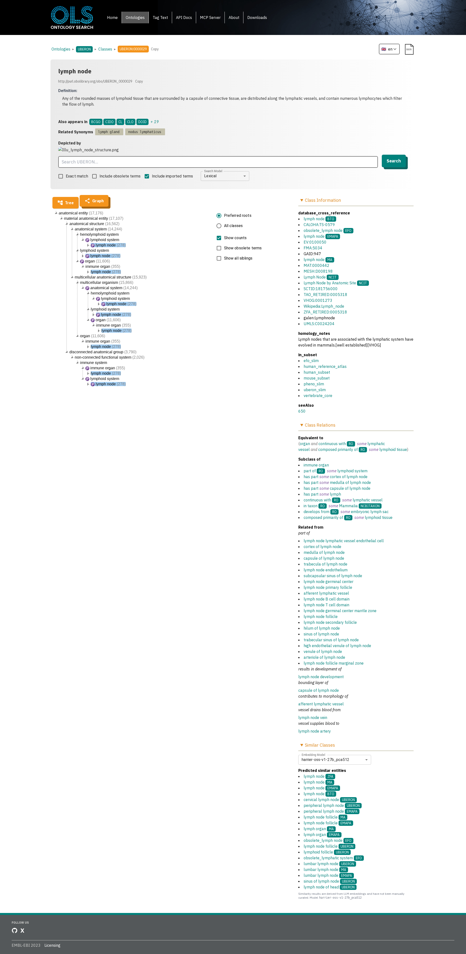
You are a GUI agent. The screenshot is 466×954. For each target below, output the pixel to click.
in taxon (310, 505)
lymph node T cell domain (326, 604)
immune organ (316, 465)
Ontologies (60, 49)
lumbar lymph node (329, 863)
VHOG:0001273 (318, 300)
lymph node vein (312, 717)
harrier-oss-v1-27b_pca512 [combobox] (325, 759)
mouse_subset (317, 378)
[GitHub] (14, 930)
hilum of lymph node (322, 628)
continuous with (332, 443)
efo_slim (311, 360)
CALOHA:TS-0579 (319, 224)
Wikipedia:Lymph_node (324, 306)
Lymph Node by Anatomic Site (330, 282)
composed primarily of (338, 449)
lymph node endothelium (326, 569)
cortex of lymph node (348, 476)
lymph (335, 494)
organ (305, 443)
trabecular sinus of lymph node (331, 639)
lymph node (314, 218)
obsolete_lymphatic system (333, 857)
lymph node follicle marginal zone (334, 663)
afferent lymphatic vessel (326, 593)
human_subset (317, 372)
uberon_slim (315, 389)
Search (394, 161)
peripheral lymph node (332, 805)
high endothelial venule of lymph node (337, 645)
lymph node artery (314, 731)
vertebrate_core (318, 395)
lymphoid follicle (326, 852)
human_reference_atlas (325, 366)
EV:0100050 (315, 242)
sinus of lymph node (321, 634)
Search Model (213, 171)
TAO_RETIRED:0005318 (325, 294)
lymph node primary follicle (328, 587)
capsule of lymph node (350, 488)
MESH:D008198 (318, 271)
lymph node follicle (321, 616)
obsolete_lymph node (323, 230)
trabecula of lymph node (325, 564)
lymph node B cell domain (327, 599)
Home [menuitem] (112, 17)
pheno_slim (314, 383)
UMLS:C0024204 (319, 323)
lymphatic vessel (368, 500)
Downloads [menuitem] (257, 17)
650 (302, 411)
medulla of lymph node (350, 482)
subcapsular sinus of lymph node (333, 575)
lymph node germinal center (328, 581)
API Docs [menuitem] (184, 17)
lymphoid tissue (393, 449)
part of (310, 470)
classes (105, 49)
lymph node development (321, 676)
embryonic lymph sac (370, 511)
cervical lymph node (329, 799)
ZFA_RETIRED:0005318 (325, 312)
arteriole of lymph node (324, 657)
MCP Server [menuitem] (210, 17)
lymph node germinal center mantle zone (340, 610)
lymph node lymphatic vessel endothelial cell (344, 540)
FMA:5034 (313, 247)
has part (311, 476)
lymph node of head (329, 887)
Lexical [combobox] (210, 176)
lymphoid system (352, 470)
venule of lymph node (323, 651)
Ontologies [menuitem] (135, 17)
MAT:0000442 (316, 265)
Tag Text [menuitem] (160, 17)
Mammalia (348, 505)
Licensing (52, 945)
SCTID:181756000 (321, 288)
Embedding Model (313, 754)
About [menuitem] (234, 17)
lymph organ (319, 828)
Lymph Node (315, 277)
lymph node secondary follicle (330, 622)
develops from (316, 511)
